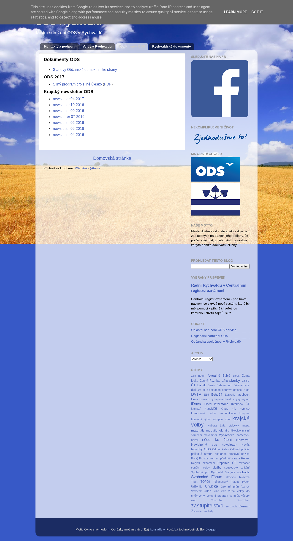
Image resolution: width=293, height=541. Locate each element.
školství (231, 477)
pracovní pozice (239, 454)
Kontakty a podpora (59, 46)
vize (216, 491)
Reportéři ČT (226, 463)
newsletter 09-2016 (68, 111)
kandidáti (211, 408)
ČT (193, 385)
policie (245, 449)
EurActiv (230, 394)
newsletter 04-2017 (68, 99)
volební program (217, 495)
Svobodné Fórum (206, 476)
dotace (237, 390)
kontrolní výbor (201, 419)
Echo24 (216, 394)
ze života (232, 506)
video (208, 491)
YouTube (216, 500)
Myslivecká (226, 435)
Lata (222, 425)
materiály (197, 430)
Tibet (194, 481)
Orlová (216, 449)
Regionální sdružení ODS (209, 336)
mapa (246, 425)
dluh (205, 390)
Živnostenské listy (202, 511)
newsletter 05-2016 (68, 129)
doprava (227, 390)
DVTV (196, 394)
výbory (245, 495)
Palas (225, 449)
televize (244, 477)
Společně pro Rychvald (207, 472)
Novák (245, 444)
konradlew (157, 529)
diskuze (196, 390)
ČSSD (246, 380)
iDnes (196, 403)
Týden (246, 481)
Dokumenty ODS (132, 46)
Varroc (245, 486)
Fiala (194, 399)
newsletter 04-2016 (68, 135)
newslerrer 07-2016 (68, 117)
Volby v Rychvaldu (97, 46)
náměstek (243, 435)
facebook (243, 394)
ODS (207, 449)
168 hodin (198, 375)
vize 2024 (228, 491)
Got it (257, 12)
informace (221, 404)
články (234, 380)
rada (237, 458)
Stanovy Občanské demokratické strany (85, 70)
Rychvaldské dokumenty (171, 46)
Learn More (235, 12)
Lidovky (234, 425)
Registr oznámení (203, 463)
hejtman (219, 399)
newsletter (229, 444)
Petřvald (235, 449)
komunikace (228, 413)
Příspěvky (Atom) (87, 168)
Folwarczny (206, 399)
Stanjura (230, 472)
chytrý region (241, 399)
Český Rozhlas (210, 380)
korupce (218, 419)
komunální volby (203, 413)
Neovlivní (243, 440)
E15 (206, 394)
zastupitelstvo (207, 506)
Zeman (244, 506)
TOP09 (205, 481)
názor (194, 440)
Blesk (236, 375)
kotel (228, 419)
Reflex (245, 458)
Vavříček (196, 491)
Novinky (197, 449)
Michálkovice (233, 430)
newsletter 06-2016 (68, 123)
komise (245, 408)
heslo (228, 399)
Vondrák (234, 495)
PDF (107, 84)
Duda (246, 390)
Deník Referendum (220, 385)
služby (217, 467)
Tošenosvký (220, 481)
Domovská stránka (112, 158)
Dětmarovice (242, 385)
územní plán (230, 486)
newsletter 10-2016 (68, 105)
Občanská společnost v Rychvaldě (216, 341)
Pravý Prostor (199, 458)
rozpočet (244, 463)
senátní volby (200, 467)
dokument (215, 390)
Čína (225, 380)
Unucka (211, 486)
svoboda (243, 472)
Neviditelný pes (204, 444)
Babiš (226, 375)
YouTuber (243, 500)
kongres (244, 413)
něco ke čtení (217, 439)
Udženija (196, 486)
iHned (208, 404)
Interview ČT (240, 404)
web (193, 500)
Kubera (212, 425)
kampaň (196, 408)
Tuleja (235, 481)
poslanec (221, 454)
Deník (201, 385)
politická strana (201, 454)
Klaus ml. (228, 408)
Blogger (211, 529)
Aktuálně (214, 375)
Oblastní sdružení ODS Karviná (213, 330)
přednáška (226, 458)
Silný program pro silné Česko (77, 84)
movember (210, 435)
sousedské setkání (237, 467)
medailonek (214, 430)
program (214, 458)
